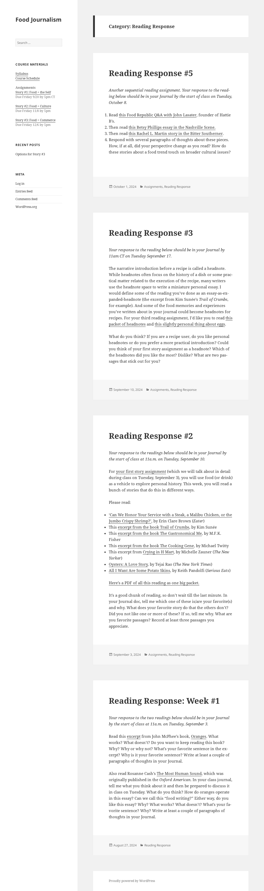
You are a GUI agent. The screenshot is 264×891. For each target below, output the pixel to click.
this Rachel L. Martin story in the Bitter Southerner (176, 133)
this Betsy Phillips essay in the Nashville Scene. (172, 127)
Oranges (198, 736)
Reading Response (177, 186)
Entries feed (23, 191)
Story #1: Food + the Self (33, 92)
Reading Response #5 (151, 73)
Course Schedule (27, 78)
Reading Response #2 (151, 435)
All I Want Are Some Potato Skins (139, 570)
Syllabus (21, 73)
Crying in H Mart (158, 551)
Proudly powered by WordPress (132, 881)
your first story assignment (141, 471)
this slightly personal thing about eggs (190, 324)
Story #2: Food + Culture (33, 106)
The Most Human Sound (179, 773)
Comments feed (26, 199)
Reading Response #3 (151, 232)
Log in (19, 183)
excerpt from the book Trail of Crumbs (153, 527)
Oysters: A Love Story (128, 564)
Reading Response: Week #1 (164, 700)
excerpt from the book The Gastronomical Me (160, 533)
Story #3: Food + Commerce (35, 120)
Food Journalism (38, 19)
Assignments (153, 186)
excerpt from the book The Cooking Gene (156, 545)
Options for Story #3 (30, 154)
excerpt (134, 736)
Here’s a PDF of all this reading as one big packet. (154, 582)
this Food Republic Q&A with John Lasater (157, 114)
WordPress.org (26, 207)
